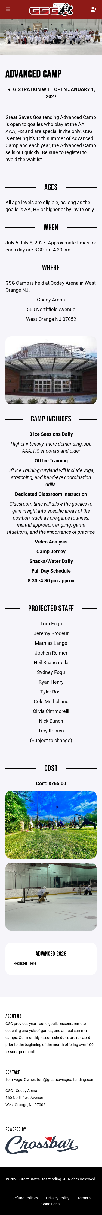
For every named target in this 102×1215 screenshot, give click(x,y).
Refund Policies (25, 1197)
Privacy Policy (57, 1197)
